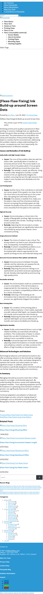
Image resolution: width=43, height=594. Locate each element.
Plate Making (11, 533)
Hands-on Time (10, 26)
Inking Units (11, 513)
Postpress (10, 536)
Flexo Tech (8, 24)
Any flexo (11, 115)
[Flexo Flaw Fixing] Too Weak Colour (14, 467)
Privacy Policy (5, 562)
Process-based (7, 532)
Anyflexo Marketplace (7, 573)
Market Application (13, 527)
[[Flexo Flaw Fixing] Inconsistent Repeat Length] (18, 438)
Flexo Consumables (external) (15, 32)
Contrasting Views (12, 524)
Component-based (9, 509)
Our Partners (9, 3)
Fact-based (7, 522)
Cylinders (10, 512)
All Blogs (6, 500)
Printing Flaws (9, 28)
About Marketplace (11, 7)
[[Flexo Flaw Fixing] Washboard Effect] (14, 450)
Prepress (10, 538)
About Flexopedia (10, 5)
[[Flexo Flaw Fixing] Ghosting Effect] (13, 425)
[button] (17, 593)
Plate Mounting (12, 535)
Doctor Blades (13, 35)
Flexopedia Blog (5, 569)
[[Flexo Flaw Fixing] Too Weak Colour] (14, 463)
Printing (10, 539)
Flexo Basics (8, 21)
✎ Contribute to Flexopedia (14, 11)
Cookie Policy (4, 566)
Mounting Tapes (14, 41)
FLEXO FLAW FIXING (30, 123)
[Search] (39, 477)
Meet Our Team (10, 9)
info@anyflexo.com (12, 551)
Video (5, 541)
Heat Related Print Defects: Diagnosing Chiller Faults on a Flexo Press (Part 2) (20, 492)
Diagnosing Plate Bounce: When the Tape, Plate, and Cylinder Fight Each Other (20, 486)
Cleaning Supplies (14, 44)
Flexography (11, 525)
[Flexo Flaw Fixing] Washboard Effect (14, 455)
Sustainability (11, 528)
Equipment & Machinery (10, 521)
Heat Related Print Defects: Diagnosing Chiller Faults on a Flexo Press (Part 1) (20, 493)
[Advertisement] (21, 71)
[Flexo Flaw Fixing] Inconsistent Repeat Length (18, 442)
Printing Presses (12, 519)
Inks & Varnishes (14, 37)
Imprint (2, 577)
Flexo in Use (8, 30)
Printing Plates (13, 39)
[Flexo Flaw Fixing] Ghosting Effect (13, 430)
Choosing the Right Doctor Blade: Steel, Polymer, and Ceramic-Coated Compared (21, 487)
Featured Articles (8, 530)
